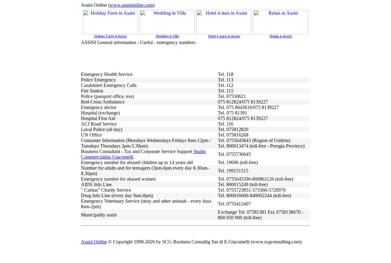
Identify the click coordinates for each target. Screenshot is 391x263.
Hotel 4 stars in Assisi (224, 36)
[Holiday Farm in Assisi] (110, 32)
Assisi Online (94, 241)
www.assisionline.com (131, 5)
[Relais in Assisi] (280, 32)
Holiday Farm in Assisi (110, 36)
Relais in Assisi (281, 36)
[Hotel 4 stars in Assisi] (223, 32)
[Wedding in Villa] (167, 32)
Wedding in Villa (167, 36)
